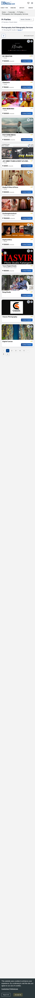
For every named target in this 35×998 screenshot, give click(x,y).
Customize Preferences (9, 989)
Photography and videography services (15, 14)
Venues (30, 7)
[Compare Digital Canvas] (28, 326)
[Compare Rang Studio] (28, 277)
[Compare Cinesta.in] (28, 67)
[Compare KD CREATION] (28, 41)
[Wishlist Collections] (28, 3)
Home (4, 12)
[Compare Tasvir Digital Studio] (28, 250)
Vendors (13, 7)
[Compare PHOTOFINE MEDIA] (28, 119)
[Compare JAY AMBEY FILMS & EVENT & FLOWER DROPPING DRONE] (28, 146)
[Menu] (32, 3)
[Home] (8, 3)
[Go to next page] (7, 354)
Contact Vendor (26, 61)
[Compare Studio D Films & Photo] (28, 172)
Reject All (6, 994)
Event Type (4, 7)
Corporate (11, 12)
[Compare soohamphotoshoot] (28, 198)
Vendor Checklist (25, 19)
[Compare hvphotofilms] (28, 224)
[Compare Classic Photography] (28, 301)
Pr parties (20, 12)
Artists (21, 7)
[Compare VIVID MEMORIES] (28, 93)
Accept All (18, 994)
